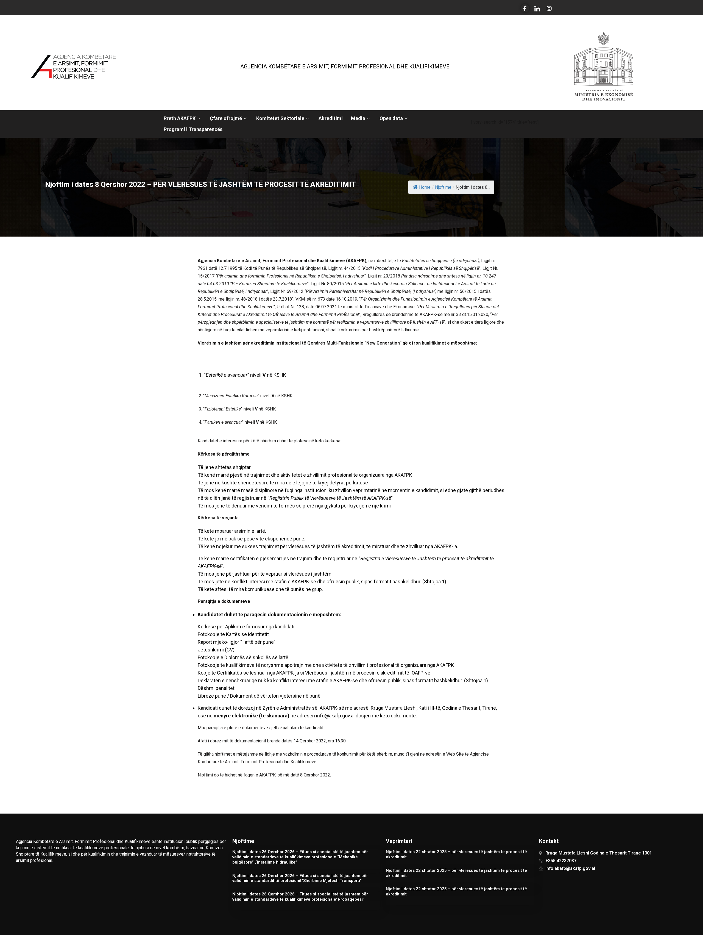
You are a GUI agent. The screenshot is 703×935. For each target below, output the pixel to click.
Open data (391, 118)
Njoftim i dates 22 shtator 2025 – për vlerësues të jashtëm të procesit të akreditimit (456, 854)
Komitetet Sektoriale (280, 118)
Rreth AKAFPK (180, 118)
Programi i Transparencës (193, 129)
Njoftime (443, 187)
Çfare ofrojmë (226, 118)
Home (425, 187)
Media (358, 118)
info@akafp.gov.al (335, 715)
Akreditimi (331, 118)
